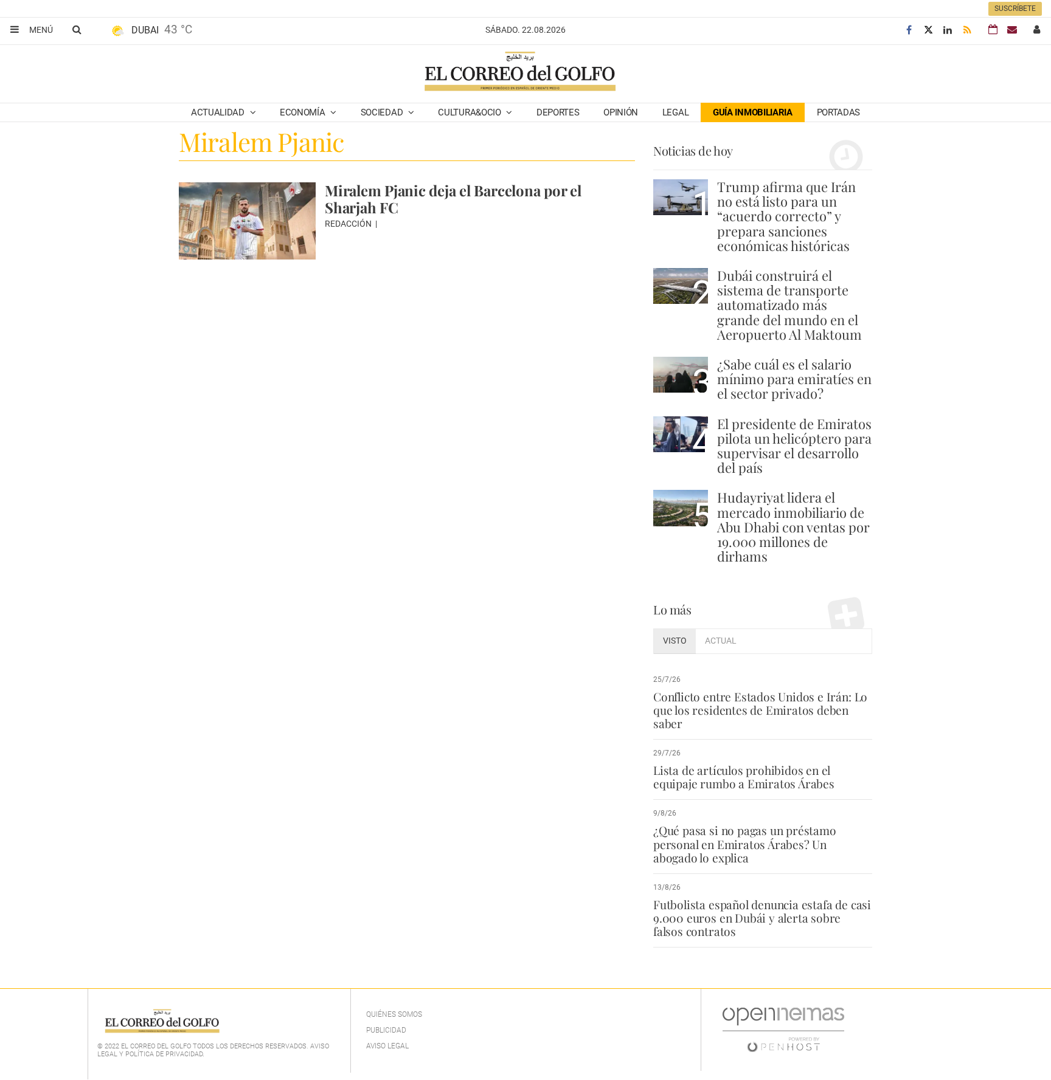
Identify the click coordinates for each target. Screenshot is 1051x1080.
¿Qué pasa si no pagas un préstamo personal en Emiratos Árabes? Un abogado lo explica (744, 843)
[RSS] (967, 30)
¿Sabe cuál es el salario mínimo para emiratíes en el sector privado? (794, 378)
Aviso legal (387, 1046)
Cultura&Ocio (470, 112)
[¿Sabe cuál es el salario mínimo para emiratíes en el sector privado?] (680, 375)
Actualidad (219, 112)
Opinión (620, 112)
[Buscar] (76, 29)
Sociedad (383, 112)
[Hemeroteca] (992, 29)
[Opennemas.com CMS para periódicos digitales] (783, 1029)
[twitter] (928, 30)
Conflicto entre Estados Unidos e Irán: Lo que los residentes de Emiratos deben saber (760, 710)
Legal (675, 112)
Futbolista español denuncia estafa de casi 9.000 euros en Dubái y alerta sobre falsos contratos (762, 917)
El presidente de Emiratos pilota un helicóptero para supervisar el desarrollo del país (794, 445)
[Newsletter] (1012, 29)
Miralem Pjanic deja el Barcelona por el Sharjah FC (453, 199)
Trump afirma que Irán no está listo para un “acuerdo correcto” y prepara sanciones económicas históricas (786, 216)
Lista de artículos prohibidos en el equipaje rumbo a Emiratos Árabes (743, 776)
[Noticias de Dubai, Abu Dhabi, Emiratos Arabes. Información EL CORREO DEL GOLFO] (519, 72)
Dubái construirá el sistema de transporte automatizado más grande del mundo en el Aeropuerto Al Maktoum (789, 304)
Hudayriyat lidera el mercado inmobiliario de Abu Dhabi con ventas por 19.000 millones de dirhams (793, 526)
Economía (303, 112)
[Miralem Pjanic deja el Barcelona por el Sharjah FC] (247, 221)
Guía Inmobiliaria (753, 112)
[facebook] (908, 30)
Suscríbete (1015, 8)
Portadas (839, 112)
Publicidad (386, 1030)
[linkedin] (947, 30)
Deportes (558, 112)
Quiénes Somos (394, 1014)
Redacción (349, 224)
